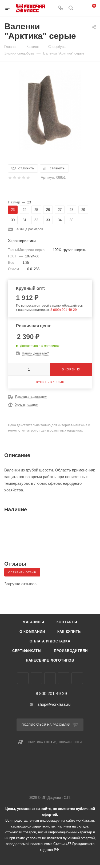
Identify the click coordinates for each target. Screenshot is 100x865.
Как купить (69, 632)
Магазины (33, 622)
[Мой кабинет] (80, 8)
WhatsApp (63, 678)
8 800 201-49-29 (51, 694)
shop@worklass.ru (54, 704)
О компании (32, 632)
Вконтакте (23, 678)
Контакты (67, 622)
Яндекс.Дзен (77, 678)
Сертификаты (27, 651)
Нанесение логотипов (50, 660)
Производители (71, 651)
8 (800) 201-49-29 (63, 310)
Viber (50, 678)
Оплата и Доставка (50, 641)
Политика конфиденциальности (54, 742)
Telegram (36, 678)
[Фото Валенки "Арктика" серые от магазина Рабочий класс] (50, 109)
